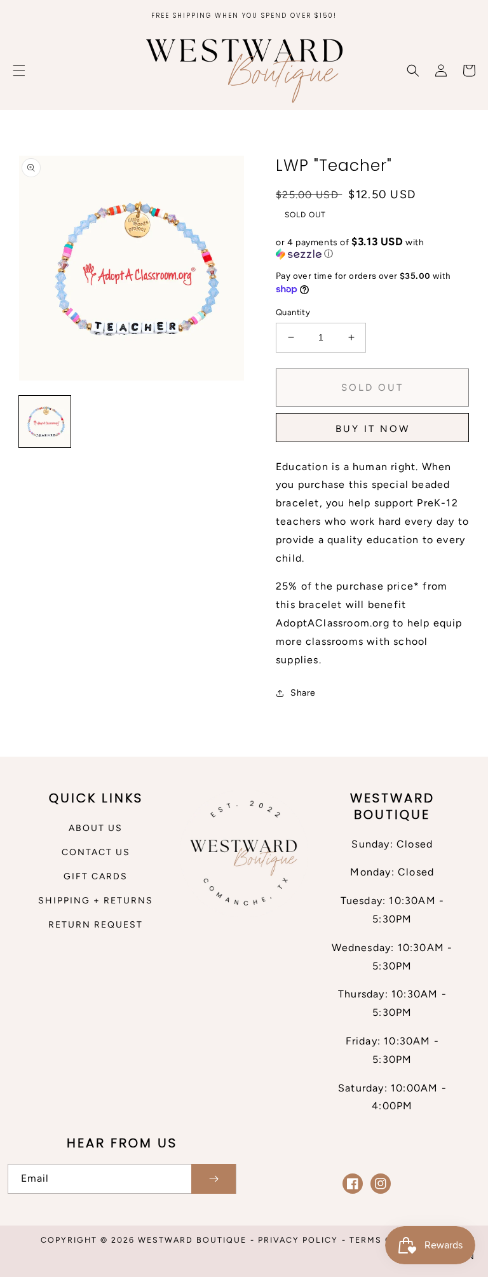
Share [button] (303, 692)
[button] (19, 70)
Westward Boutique (192, 1240)
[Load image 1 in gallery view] (45, 421)
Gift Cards (96, 876)
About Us (96, 828)
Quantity (293, 312)
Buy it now (373, 429)
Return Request (95, 924)
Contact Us (96, 852)
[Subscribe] (213, 1179)
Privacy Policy (298, 1240)
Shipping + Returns (95, 900)
